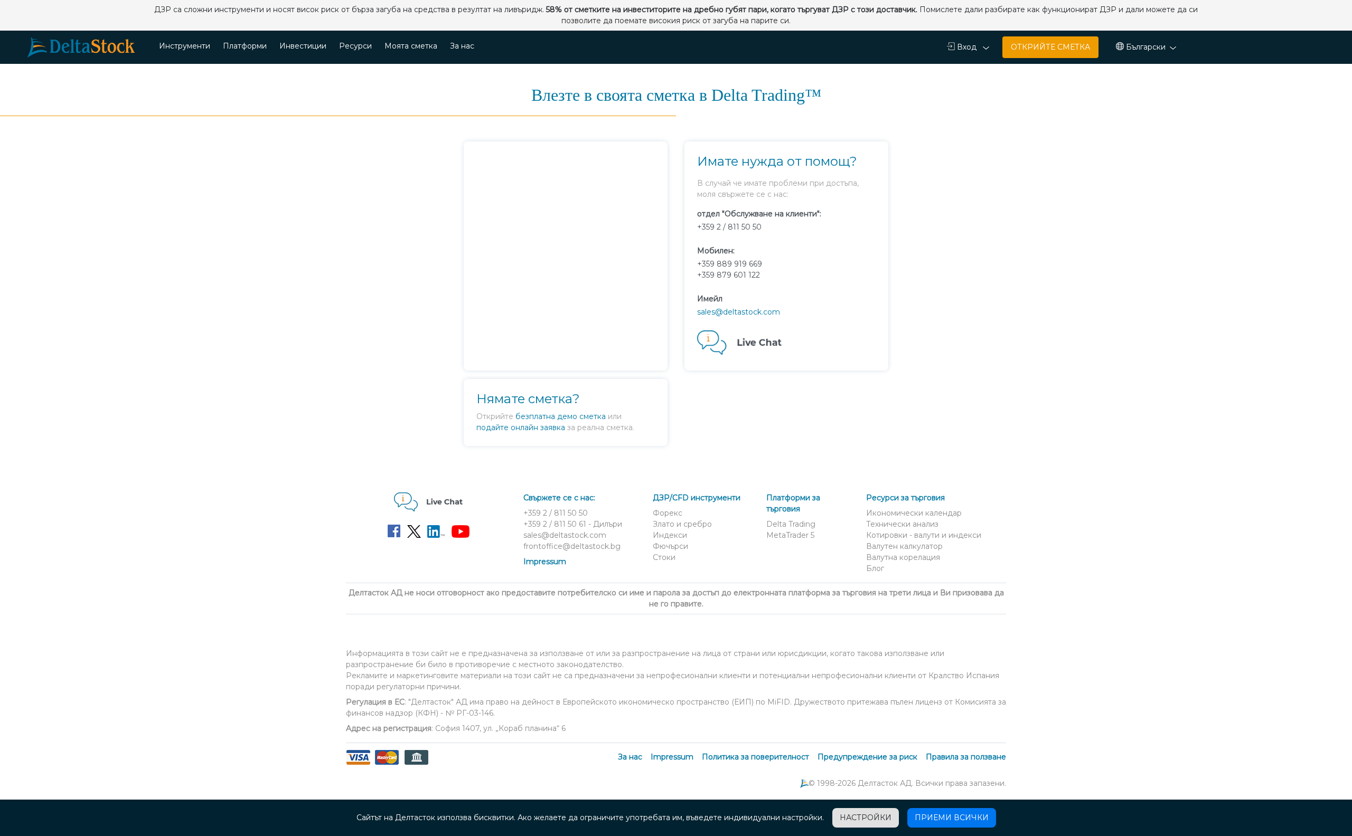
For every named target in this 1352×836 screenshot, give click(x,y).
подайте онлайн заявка (520, 427)
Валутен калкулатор (904, 546)
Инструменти (184, 46)
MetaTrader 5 (790, 535)
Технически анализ (902, 524)
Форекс (667, 513)
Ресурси (355, 46)
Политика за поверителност (755, 757)
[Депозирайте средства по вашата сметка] (387, 763)
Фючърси (670, 546)
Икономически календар (914, 513)
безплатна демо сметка (560, 416)
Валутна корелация (903, 557)
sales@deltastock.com (738, 312)
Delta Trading (790, 524)
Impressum (544, 561)
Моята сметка (410, 46)
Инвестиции (302, 46)
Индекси (670, 535)
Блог (875, 568)
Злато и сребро (682, 524)
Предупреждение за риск (867, 757)
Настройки (865, 817)
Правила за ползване (966, 757)
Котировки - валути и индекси (923, 535)
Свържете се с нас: (559, 497)
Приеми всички (952, 817)
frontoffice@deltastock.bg (572, 546)
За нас (462, 46)
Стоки (664, 557)
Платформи (245, 46)
